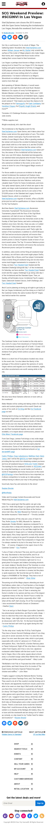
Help (16, 774)
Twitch (34, 464)
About (17, 784)
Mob (19, 512)
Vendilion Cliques (8, 106)
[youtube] (11, 816)
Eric (18, 548)
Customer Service (22, 779)
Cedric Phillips (7, 456)
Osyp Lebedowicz (21, 456)
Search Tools (20, 749)
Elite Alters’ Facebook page (12, 434)
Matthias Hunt (34, 456)
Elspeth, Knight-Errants (27, 106)
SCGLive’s (28, 464)
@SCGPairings (7, 474)
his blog (21, 409)
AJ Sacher (27, 50)
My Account (20, 769)
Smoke (13, 521)
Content (18, 759)
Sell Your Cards (22, 764)
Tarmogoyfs (20, 104)
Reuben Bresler (9, 33)
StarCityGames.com (33, 48)
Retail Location (21, 789)
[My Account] (43, 4)
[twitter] (36, 816)
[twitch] (5, 816)
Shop (16, 744)
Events (17, 754)
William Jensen (13, 50)
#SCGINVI (38, 467)
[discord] (17, 816)
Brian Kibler (31, 578)
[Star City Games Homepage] (24, 3)
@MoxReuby (7, 493)
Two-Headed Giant (21, 265)
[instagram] (23, 816)
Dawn (11, 606)
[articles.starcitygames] (42, 816)
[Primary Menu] (4, 4)
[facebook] (30, 816)
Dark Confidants (35, 104)
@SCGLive (24, 459)
